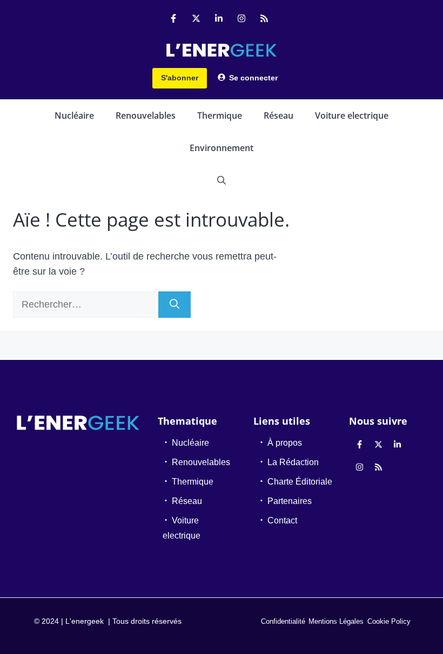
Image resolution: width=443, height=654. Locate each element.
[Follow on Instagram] (241, 18)
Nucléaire (74, 115)
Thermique (219, 115)
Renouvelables (146, 115)
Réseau (278, 115)
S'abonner (179, 77)
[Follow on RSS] (264, 18)
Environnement (221, 148)
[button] (221, 180)
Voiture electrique (351, 115)
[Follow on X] (196, 18)
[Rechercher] (174, 304)
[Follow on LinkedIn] (218, 18)
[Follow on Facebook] (173, 18)
